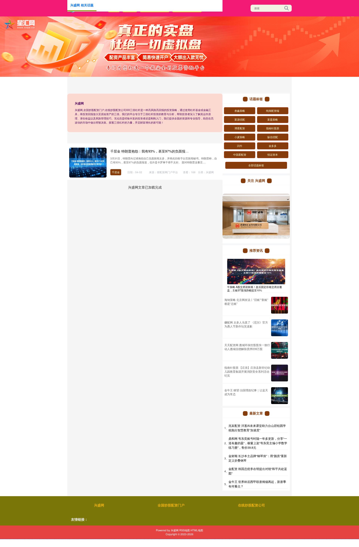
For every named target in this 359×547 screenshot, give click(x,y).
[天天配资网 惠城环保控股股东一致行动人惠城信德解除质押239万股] (279, 350)
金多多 (273, 146)
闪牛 (239, 146)
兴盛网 (99, 505)
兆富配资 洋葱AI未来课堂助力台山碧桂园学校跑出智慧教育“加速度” (257, 427)
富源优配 (239, 119)
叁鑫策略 (239, 111)
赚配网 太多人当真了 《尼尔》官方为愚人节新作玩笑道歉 (246, 324)
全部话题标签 (256, 165)
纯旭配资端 (272, 111)
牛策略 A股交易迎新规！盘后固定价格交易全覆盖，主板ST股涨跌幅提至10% (254, 288)
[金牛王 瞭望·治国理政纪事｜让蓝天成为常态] (279, 395)
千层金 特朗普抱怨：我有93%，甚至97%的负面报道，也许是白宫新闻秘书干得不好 (173, 151)
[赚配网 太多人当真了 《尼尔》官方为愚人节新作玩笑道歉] (279, 327)
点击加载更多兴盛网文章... (145, 187)
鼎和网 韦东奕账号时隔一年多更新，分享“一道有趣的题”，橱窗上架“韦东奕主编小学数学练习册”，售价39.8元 (257, 443)
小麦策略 (239, 137)
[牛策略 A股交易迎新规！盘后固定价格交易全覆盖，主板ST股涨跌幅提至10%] (256, 271)
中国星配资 (239, 154)
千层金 (116, 172)
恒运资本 (272, 154)
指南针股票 (272, 128)
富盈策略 (272, 119)
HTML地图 (197, 530)
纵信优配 (272, 137)
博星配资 (239, 128)
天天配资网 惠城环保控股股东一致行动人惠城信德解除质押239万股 (247, 347)
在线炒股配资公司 (251, 505)
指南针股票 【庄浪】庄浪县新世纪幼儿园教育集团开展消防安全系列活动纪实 (247, 371)
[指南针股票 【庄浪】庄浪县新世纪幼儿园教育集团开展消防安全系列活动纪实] (279, 373)
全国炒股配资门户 (171, 505)
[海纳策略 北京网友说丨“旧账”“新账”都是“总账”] (279, 305)
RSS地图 (184, 530)
